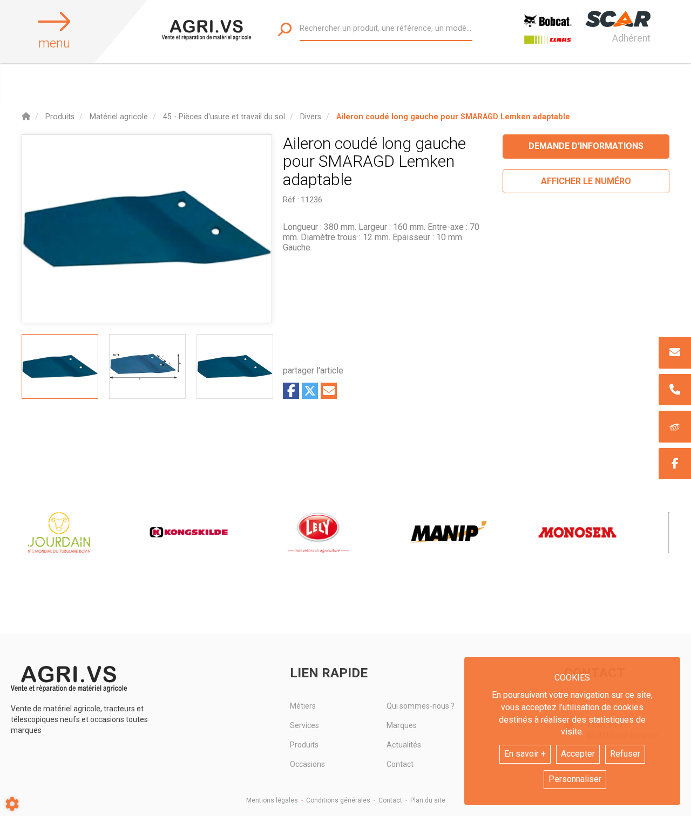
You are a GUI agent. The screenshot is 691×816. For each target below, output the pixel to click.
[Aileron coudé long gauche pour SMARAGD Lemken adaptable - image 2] (147, 366)
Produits (304, 744)
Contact (400, 764)
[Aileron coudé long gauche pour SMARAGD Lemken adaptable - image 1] (60, 366)
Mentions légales (272, 800)
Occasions (307, 764)
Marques (402, 725)
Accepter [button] (578, 754)
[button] (453, 116)
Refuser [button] (625, 754)
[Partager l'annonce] (329, 391)
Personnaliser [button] (574, 779)
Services (304, 725)
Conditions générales (338, 800)
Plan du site (427, 800)
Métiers (303, 706)
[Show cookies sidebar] (12, 804)
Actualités (404, 744)
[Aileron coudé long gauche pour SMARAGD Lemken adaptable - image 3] (235, 366)
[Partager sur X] (310, 391)
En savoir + (525, 754)
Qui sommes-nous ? (421, 706)
